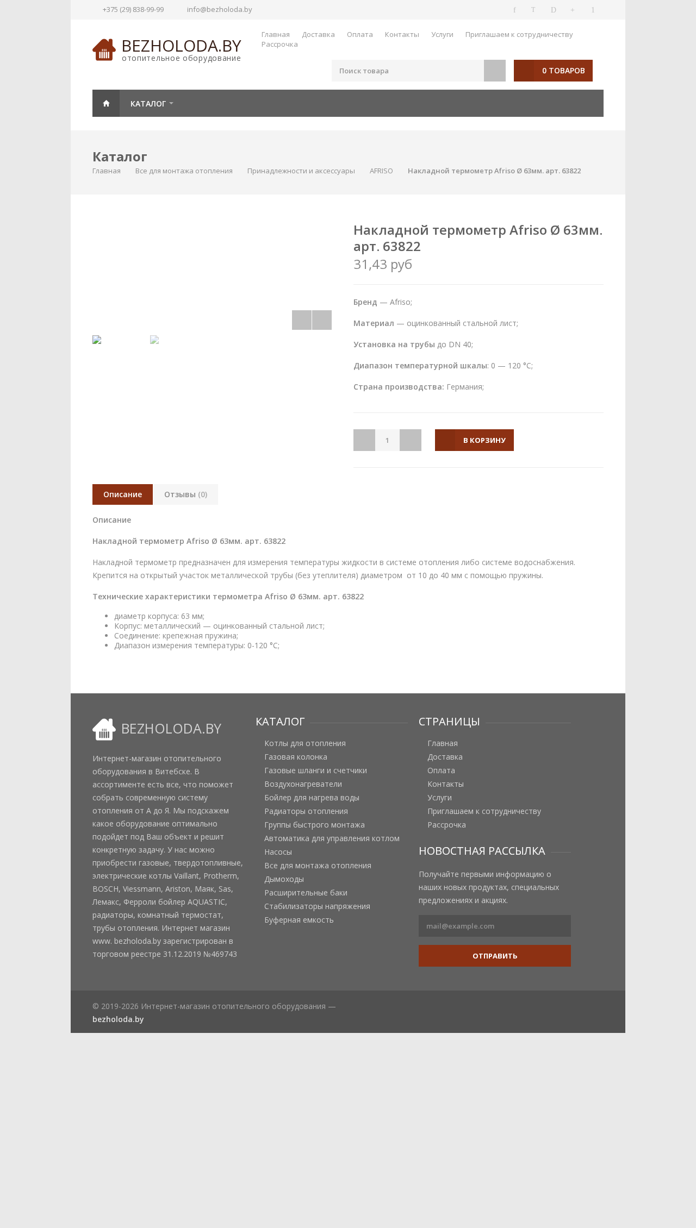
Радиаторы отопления (306, 811)
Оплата (360, 34)
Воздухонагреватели (303, 784)
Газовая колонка (295, 757)
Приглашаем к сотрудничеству (519, 34)
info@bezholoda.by (219, 9)
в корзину (484, 440)
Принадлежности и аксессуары (301, 171)
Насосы (278, 852)
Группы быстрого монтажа (314, 825)
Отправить (495, 956)
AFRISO (381, 171)
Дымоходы (284, 879)
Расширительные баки (305, 893)
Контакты (402, 34)
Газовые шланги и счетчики (315, 770)
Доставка (318, 34)
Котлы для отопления (305, 743)
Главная (276, 34)
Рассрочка (280, 44)
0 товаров (563, 70)
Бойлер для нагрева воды (311, 798)
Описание (122, 494)
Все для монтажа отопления (184, 171)
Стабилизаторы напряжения (317, 906)
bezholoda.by (181, 45)
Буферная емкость (299, 920)
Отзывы (185, 494)
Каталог (148, 103)
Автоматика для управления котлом (332, 838)
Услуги (442, 34)
